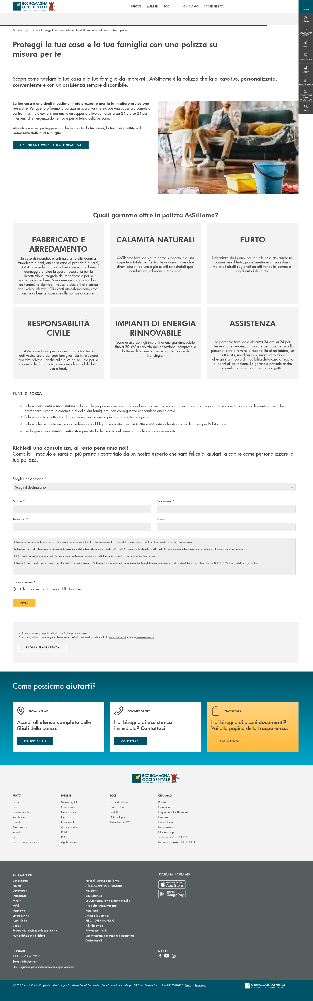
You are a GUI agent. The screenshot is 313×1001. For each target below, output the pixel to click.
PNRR (64, 832)
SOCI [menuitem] (167, 6)
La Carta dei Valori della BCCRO (176, 842)
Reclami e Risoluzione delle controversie (35, 930)
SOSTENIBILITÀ (214, 6)
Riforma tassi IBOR (96, 930)
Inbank (16, 832)
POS (63, 837)
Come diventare (119, 802)
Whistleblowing (107, 925)
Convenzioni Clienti (24, 842)
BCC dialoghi (117, 817)
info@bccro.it (29, 961)
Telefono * (20, 518)
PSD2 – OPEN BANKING (113, 920)
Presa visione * (24, 581)
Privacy (17, 900)
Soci (113, 795)
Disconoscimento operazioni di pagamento (109, 935)
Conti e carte (68, 807)
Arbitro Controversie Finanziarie (117, 885)
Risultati (162, 802)
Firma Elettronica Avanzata (100, 905)
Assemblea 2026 (119, 822)
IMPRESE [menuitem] (152, 6)
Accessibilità (20, 920)
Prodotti (114, 812)
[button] (306, 6)
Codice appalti (93, 940)
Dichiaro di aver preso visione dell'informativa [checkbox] (50, 589)
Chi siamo (165, 795)
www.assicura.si (117, 637)
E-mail (161, 518)
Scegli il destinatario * (29, 478)
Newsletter (105, 890)
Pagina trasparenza (42, 647)
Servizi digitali (69, 802)
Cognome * (165, 500)
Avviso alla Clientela (96, 915)
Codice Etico (165, 822)
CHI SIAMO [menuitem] (191, 6)
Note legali (91, 910)
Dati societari (20, 880)
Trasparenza (19, 895)
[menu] (177, 6)
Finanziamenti (21, 812)
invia (28, 603)
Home (35, 30)
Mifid (16, 905)
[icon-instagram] (174, 956)
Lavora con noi (21, 915)
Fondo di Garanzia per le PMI (115, 880)
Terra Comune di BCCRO (172, 837)
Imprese (66, 795)
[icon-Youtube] (166, 956)
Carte (16, 807)
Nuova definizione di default (29, 935)
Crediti (188, 985)
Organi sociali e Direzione (173, 812)
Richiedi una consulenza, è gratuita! (50, 145)
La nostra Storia (167, 827)
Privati (17, 795)
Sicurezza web (93, 895)
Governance (165, 807)
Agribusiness (68, 842)
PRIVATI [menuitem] (136, 6)
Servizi (16, 837)
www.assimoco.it (145, 637)
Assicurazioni (20, 827)
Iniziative (163, 817)
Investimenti (19, 817)
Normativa (19, 910)
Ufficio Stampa (166, 832)
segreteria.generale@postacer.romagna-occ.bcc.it (47, 967)
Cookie (17, 925)
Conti (16, 802)
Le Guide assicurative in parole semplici (107, 900)
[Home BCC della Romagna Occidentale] (34, 6)
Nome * (19, 500)
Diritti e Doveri (118, 807)
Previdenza (19, 822)
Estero (64, 817)
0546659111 (32, 956)
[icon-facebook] (160, 956)
